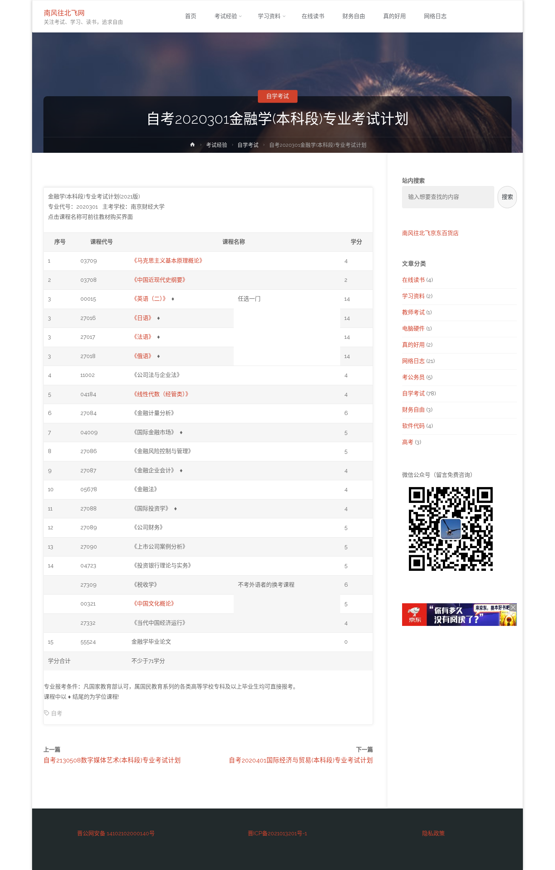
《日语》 (142, 318)
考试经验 (216, 145)
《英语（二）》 (149, 298)
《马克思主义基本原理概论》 (168, 260)
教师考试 (413, 312)
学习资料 (413, 296)
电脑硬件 (413, 328)
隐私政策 (433, 833)
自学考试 (277, 96)
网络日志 (413, 361)
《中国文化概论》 (154, 603)
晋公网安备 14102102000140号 (116, 833)
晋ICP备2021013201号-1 (277, 833)
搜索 (507, 197)
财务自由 (413, 409)
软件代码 (413, 426)
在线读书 (413, 280)
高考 (407, 442)
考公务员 (413, 377)
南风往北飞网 (64, 13)
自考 (56, 713)
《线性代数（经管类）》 (161, 394)
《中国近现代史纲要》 (159, 280)
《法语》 (142, 337)
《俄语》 (142, 356)
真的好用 (413, 344)
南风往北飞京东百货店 (430, 233)
